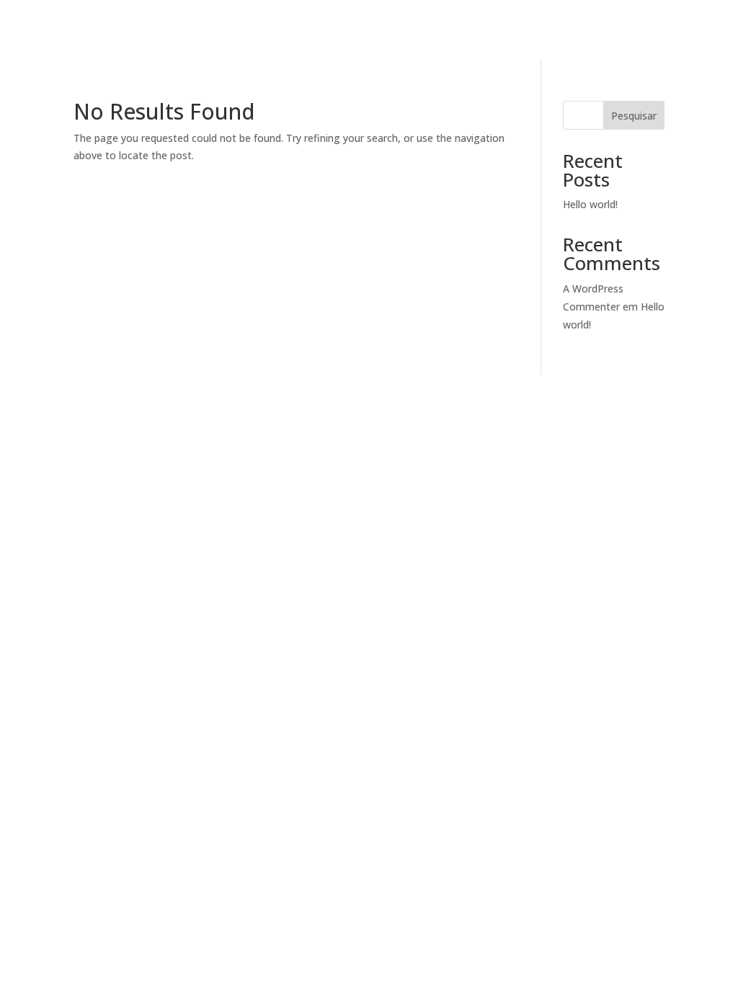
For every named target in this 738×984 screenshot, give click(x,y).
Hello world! (590, 204)
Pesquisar (634, 115)
